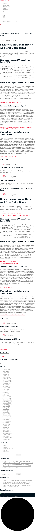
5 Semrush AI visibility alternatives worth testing (16, 464)
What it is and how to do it (10, 467)
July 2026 (6, 371)
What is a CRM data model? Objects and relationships (17, 461)
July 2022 (6, 436)
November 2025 (7, 383)
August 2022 (6, 434)
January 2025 (7, 398)
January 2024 (7, 416)
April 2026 (6, 375)
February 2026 (7, 378)
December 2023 (7, 418)
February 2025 (7, 397)
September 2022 (7, 433)
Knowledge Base (8, 448)
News (5, 450)
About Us (6, 5)
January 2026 (7, 380)
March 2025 (6, 395)
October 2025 (7, 384)
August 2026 (6, 369)
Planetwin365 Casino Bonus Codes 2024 (11, 102)
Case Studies (6, 6)
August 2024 (6, 406)
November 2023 (7, 419)
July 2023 (6, 425)
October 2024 (7, 403)
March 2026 (6, 377)
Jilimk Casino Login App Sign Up (9, 156)
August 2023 (6, 424)
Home (5, 3)
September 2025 (7, 386)
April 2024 (6, 412)
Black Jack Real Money (6, 287)
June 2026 (6, 372)
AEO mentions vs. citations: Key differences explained (18, 463)
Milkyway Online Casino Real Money (10, 213)
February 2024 (7, 415)
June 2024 (6, 409)
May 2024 (6, 410)
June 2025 (6, 390)
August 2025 (6, 387)
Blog (4, 8)
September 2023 (7, 422)
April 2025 (6, 394)
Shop (4, 11)
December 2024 (7, 400)
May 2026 (6, 374)
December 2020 (7, 437)
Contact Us (6, 9)
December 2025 (7, 381)
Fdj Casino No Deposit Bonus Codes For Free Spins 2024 (15, 215)
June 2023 (6, 427)
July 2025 (6, 389)
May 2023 (6, 428)
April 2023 (6, 430)
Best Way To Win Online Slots (8, 128)
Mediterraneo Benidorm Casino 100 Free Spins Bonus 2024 (16, 127)
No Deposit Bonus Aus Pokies (8, 261)
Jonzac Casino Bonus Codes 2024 (9, 263)
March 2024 (6, 413)
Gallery (5, 447)
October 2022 (7, 431)
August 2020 (6, 439)
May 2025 (6, 392)
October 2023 (7, 421)
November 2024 (7, 401)
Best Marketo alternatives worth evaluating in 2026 (17, 466)
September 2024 (7, 404)
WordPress (6, 451)
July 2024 (6, 407)
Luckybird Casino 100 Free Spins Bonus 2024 (12, 315)
